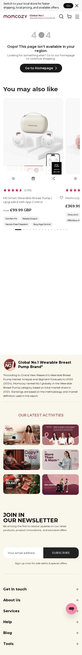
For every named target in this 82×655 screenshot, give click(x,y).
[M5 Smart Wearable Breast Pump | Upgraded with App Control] (33, 140)
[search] (61, 16)
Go (68, 5)
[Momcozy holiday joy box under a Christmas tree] (21, 484)
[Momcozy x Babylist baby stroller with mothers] (60, 484)
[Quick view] (13, 178)
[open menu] (77, 16)
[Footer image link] (21, 435)
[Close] (76, 5)
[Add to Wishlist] (61, 197)
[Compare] (53, 178)
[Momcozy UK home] (29, 17)
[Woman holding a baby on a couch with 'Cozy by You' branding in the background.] (21, 459)
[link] (69, 16)
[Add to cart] (33, 178)
